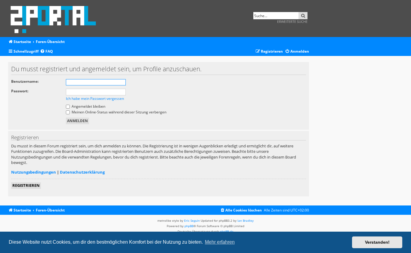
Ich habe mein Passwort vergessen (95, 98)
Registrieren (26, 185)
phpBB (188, 226)
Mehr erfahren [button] (220, 242)
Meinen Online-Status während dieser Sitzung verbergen (118, 112)
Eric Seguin (192, 220)
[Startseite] (55, 18)
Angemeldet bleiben (88, 106)
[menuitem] (46, 52)
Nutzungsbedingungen (33, 172)
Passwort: (19, 91)
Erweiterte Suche (292, 21)
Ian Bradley (245, 220)
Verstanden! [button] (377, 242)
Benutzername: (25, 81)
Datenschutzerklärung (82, 172)
